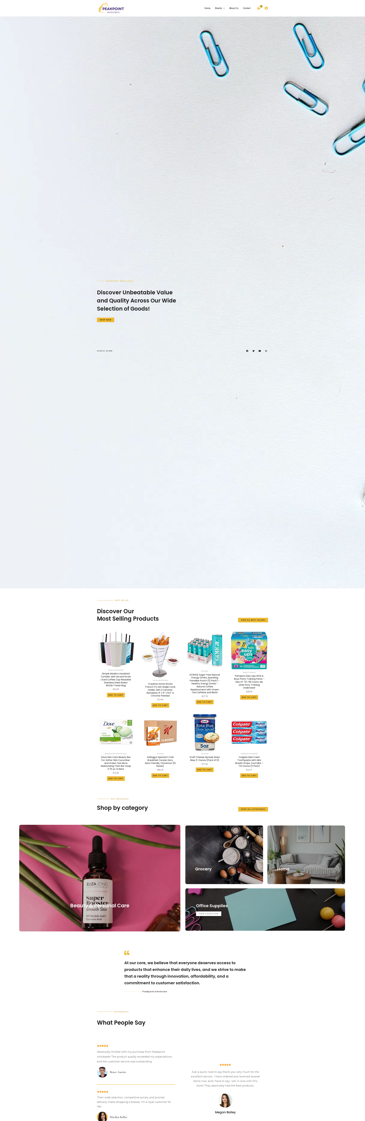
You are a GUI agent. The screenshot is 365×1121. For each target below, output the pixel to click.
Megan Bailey (225, 1112)
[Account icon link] (266, 8)
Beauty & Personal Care (99, 905)
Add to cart (115, 695)
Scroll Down (104, 351)
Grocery (203, 869)
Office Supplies (212, 906)
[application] (223, 8)
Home (283, 869)
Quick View (115, 664)
